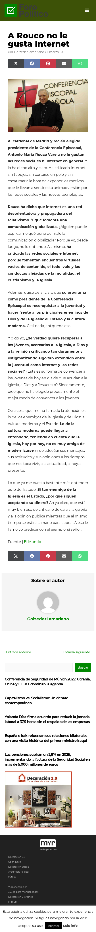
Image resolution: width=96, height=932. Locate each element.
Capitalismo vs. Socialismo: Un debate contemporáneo (36, 700)
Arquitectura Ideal (18, 871)
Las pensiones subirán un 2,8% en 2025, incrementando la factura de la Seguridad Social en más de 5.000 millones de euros (47, 759)
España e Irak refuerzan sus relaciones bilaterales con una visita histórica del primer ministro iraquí (46, 738)
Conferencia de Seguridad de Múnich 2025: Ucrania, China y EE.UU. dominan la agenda (47, 681)
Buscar (83, 667)
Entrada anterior (16, 652)
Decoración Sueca (18, 866)
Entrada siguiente (78, 652)
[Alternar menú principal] (87, 10)
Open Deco (14, 861)
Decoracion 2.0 (16, 857)
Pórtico (12, 876)
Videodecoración (17, 887)
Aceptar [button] (53, 926)
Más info (70, 925)
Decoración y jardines (20, 896)
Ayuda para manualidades (23, 892)
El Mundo (32, 542)
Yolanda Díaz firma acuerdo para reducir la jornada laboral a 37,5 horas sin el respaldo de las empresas (47, 719)
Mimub (12, 901)
